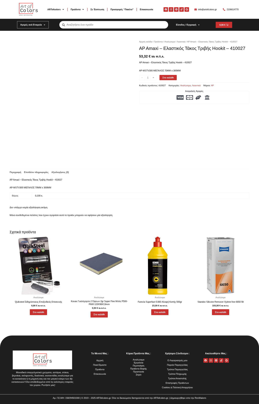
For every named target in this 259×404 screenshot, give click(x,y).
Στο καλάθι (168, 77)
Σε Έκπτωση (97, 9)
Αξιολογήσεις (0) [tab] (60, 172)
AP (212, 85)
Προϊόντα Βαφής (138, 368)
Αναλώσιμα (169, 42)
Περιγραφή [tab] (15, 172)
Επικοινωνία (146, 9)
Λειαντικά (181, 42)
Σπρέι (138, 374)
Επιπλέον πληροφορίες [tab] (36, 172)
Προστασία (138, 371)
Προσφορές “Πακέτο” (122, 9)
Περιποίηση (138, 365)
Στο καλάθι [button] (38, 312)
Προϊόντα (75, 9)
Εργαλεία (138, 362)
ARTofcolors (54, 9)
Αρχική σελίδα (145, 42)
